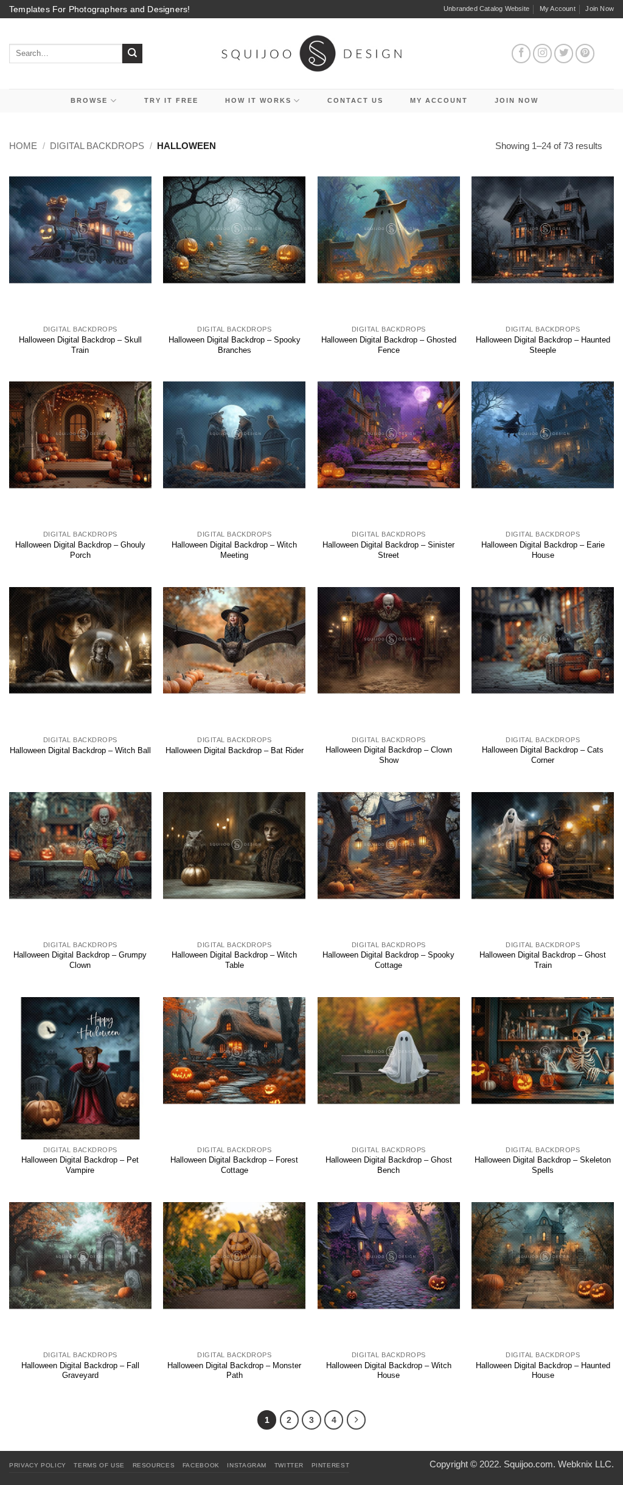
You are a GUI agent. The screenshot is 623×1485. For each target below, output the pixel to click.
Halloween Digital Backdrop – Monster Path (234, 1370)
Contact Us (355, 100)
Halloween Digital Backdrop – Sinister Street (388, 550)
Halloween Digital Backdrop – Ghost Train (542, 960)
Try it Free (171, 100)
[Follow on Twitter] (564, 53)
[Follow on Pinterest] (585, 53)
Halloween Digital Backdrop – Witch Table (234, 960)
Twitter (289, 1465)
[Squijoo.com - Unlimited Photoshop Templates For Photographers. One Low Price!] (311, 53)
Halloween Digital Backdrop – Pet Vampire (80, 1165)
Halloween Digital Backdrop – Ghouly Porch (80, 550)
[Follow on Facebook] (521, 53)
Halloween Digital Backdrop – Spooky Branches (235, 345)
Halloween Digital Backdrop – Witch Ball (80, 750)
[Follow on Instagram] (542, 53)
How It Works (258, 100)
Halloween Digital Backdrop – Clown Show (388, 755)
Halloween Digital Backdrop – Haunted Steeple (543, 345)
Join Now (599, 8)
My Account (558, 8)
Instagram (246, 1465)
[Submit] (132, 54)
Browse (89, 100)
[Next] (356, 1420)
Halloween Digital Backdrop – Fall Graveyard (80, 1370)
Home (23, 146)
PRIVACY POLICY (37, 1465)
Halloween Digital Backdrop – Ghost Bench (388, 1165)
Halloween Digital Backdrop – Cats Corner (543, 755)
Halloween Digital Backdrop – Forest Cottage (234, 1165)
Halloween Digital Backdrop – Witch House (388, 1370)
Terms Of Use (99, 1465)
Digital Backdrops (97, 146)
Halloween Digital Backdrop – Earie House (543, 550)
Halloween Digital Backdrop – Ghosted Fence (388, 345)
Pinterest (331, 1465)
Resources (154, 1465)
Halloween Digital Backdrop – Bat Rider (234, 750)
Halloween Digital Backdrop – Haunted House (543, 1370)
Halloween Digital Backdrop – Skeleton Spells (543, 1165)
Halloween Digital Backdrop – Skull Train (80, 345)
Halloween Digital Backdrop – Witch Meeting (234, 550)
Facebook (201, 1465)
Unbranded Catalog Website (486, 8)
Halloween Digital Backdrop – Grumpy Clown (80, 960)
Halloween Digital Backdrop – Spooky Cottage (388, 960)
